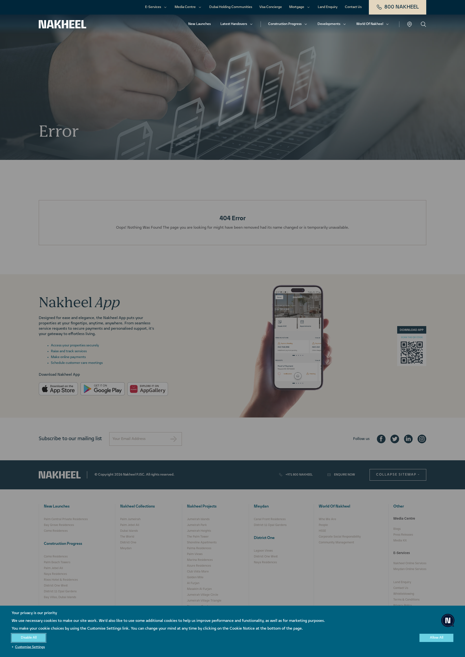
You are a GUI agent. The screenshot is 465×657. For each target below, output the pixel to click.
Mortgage (296, 7)
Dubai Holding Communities (230, 7)
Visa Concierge (270, 7)
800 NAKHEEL (401, 7)
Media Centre (185, 7)
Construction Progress (285, 24)
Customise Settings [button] (30, 647)
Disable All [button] (29, 638)
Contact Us (353, 7)
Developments (329, 24)
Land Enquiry (328, 7)
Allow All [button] (436, 638)
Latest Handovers (233, 24)
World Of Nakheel (369, 24)
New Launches (199, 24)
